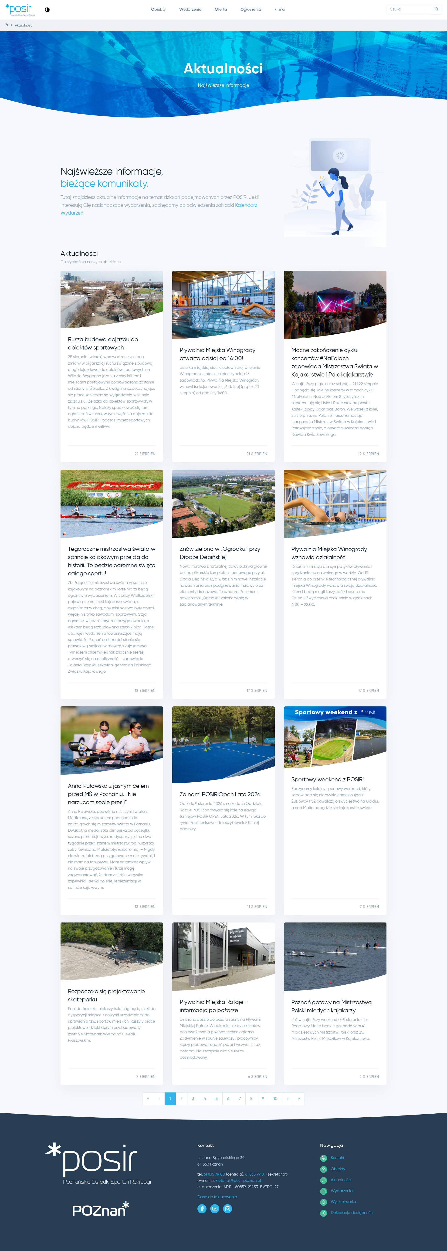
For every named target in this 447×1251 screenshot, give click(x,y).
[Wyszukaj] (436, 10)
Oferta (221, 10)
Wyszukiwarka (343, 1202)
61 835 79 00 (214, 1174)
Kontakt (337, 1158)
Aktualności (341, 1180)
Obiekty (158, 10)
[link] (47, 10)
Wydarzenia (190, 10)
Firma (279, 10)
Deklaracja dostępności (352, 1213)
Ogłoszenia (250, 10)
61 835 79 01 (255, 1174)
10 (276, 1099)
